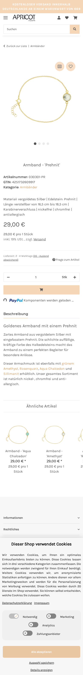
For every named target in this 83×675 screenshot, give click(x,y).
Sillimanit (11, 374)
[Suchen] (75, 29)
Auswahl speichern (41, 663)
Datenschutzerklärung (17, 603)
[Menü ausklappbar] (5, 16)
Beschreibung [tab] (15, 314)
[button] (59, 18)
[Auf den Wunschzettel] (70, 66)
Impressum (41, 603)
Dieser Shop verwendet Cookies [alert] (41, 544)
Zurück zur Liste (16, 46)
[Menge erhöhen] (74, 277)
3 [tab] (43, 143)
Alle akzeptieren (41, 651)
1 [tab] (35, 143)
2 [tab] (39, 143)
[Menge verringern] (8, 277)
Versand (39, 239)
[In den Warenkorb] (6, 56)
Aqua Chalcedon (52, 369)
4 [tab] (48, 143)
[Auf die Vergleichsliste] (59, 66)
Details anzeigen (41, 670)
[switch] (14, 616)
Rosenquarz (29, 369)
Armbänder (28, 187)
